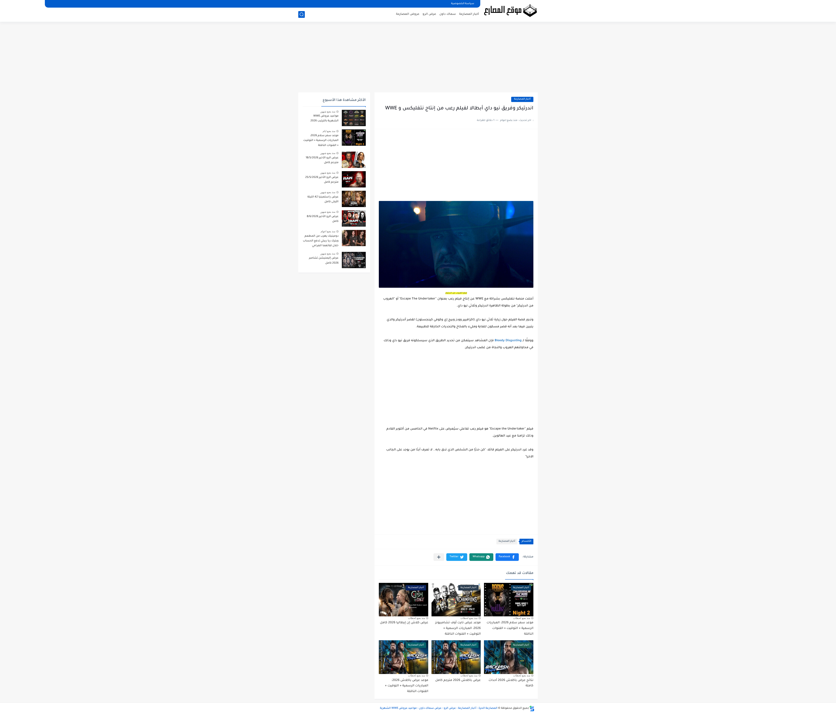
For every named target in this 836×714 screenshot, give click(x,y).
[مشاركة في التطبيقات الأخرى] (438, 557)
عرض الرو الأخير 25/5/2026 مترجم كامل (322, 180)
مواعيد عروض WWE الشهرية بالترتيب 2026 (324, 118)
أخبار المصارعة (469, 14)
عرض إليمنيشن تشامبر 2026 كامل (324, 260)
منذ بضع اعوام (328, 231)
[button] (507, 557)
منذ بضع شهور (327, 111)
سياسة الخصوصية (462, 3)
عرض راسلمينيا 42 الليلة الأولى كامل (323, 199)
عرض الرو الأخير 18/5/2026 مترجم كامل (322, 160)
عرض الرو (429, 14)
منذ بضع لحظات (521, 618)
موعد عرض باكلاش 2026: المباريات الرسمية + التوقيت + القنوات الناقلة (406, 686)
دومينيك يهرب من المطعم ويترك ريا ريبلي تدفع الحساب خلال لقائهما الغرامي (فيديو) (321, 242)
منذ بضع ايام (329, 131)
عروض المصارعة (407, 14)
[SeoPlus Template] (531, 708)
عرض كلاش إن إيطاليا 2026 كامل (404, 623)
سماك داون (447, 14)
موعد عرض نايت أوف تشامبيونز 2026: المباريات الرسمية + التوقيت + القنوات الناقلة (458, 628)
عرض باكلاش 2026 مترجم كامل (458, 680)
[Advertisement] (418, 58)
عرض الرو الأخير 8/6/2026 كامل (323, 219)
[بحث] (301, 14)
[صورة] (354, 118)
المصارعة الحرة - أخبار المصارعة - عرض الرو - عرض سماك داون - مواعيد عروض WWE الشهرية (438, 708)
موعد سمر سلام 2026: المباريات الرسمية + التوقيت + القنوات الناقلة (510, 628)
